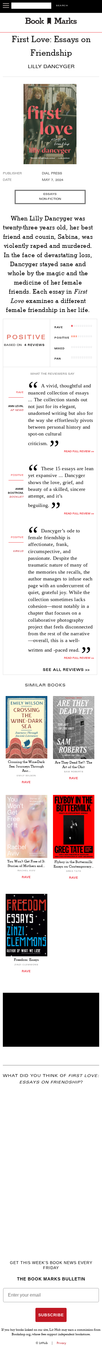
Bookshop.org (21, 1335)
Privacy (61, 1343)
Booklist (16, 497)
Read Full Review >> (79, 451)
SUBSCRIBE (51, 1315)
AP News (17, 410)
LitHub (43, 1343)
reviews (34, 345)
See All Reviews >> (66, 670)
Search (62, 6)
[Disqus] (51, 1164)
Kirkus (18, 551)
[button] (51, 1020)
